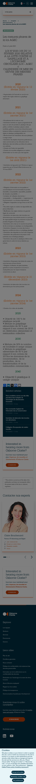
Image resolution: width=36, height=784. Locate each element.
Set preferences (18, 780)
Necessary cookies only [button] (18, 776)
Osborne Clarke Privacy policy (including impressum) (17, 766)
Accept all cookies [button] (18, 772)
